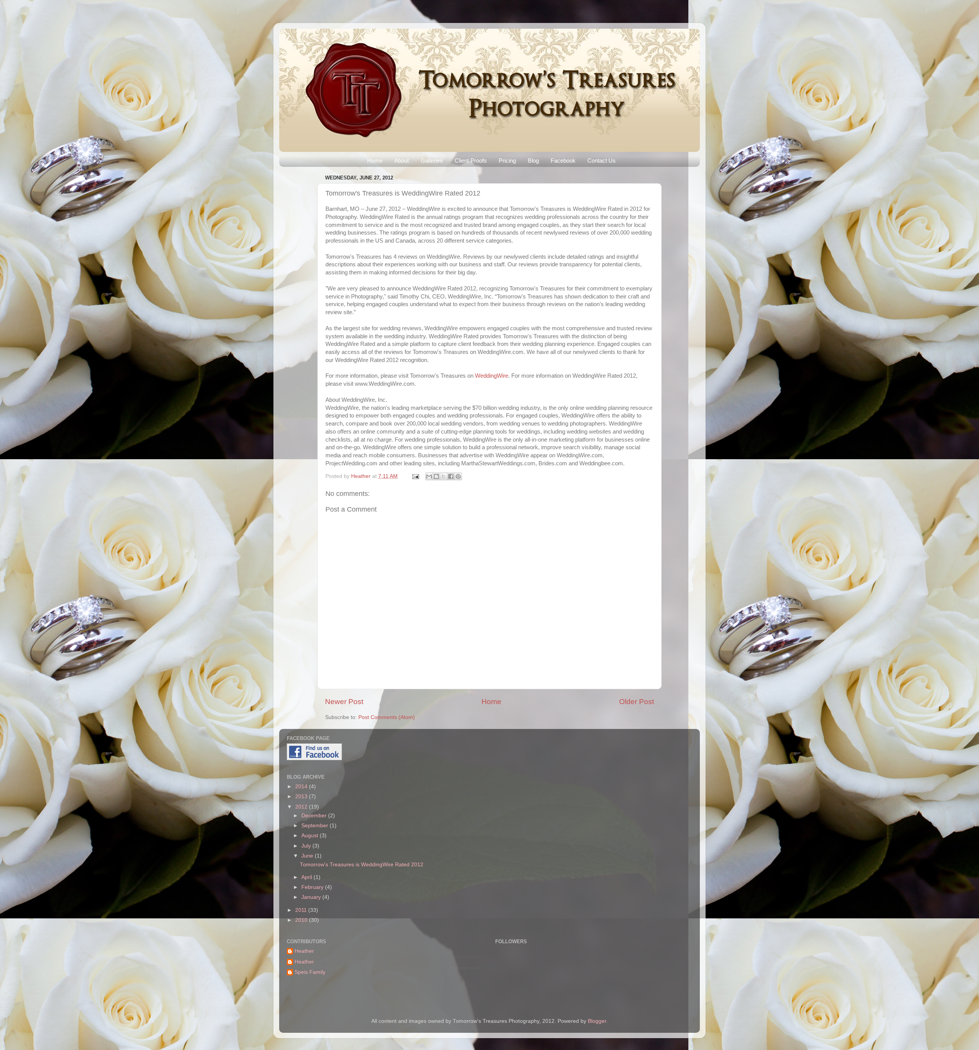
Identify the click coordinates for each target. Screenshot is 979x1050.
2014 (302, 786)
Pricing (507, 160)
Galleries (432, 160)
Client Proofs (471, 160)
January (311, 897)
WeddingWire (491, 376)
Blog (533, 160)
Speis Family (309, 972)
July (306, 846)
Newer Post (344, 702)
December (314, 815)
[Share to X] (443, 476)
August (310, 835)
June (308, 856)
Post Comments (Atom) (386, 717)
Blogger (597, 1021)
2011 (301, 910)
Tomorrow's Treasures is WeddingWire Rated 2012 (361, 864)
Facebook (563, 160)
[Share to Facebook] (451, 476)
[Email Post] (415, 476)
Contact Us (601, 160)
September (315, 825)
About (401, 160)
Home (374, 160)
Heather (361, 476)
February (313, 887)
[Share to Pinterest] (458, 476)
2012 (302, 807)
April (307, 877)
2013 (302, 796)
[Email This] (429, 476)
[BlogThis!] (436, 476)
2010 (302, 920)
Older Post (636, 702)
